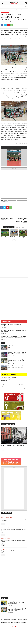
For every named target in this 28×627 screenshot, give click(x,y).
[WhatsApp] (11, 25)
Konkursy (4, 598)
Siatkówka (11, 9)
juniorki (5, 200)
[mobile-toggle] (2, 3)
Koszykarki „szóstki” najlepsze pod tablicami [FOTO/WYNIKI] (7, 218)
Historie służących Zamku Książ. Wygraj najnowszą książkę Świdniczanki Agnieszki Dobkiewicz (17, 609)
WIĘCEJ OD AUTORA (19, 227)
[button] (25, 2)
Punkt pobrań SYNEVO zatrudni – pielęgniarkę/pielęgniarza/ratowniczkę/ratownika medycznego (12, 379)
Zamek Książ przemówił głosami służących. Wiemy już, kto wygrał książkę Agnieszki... (16, 602)
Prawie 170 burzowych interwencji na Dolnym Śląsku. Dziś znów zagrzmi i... (17, 353)
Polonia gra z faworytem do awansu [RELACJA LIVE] (5, 237)
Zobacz (2, 524)
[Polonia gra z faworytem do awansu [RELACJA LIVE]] (5, 232)
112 (3, 343)
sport (2, 201)
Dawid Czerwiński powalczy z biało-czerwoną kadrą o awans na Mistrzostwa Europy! (21, 219)
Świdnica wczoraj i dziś (8, 424)
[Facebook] (2, 25)
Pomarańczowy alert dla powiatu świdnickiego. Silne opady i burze (16, 366)
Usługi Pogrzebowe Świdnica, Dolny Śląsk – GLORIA (12, 384)
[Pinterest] (8, 25)
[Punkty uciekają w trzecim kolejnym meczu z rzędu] (23, 232)
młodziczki (19, 200)
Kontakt (18, 615)
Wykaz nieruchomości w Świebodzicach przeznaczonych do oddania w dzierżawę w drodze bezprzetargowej (14, 337)
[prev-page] (13, 240)
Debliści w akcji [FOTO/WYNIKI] (12, 237)
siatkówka (24, 200)
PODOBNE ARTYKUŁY (8, 227)
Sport (7, 9)
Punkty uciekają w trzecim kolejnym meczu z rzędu (22, 237)
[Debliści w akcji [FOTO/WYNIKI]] (14, 232)
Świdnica (6, 201)
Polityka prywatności (12, 615)
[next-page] (14, 240)
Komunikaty (6, 321)
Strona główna (3, 9)
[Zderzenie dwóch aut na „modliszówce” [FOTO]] (4, 347)
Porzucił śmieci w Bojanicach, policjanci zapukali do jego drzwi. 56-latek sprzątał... (17, 360)
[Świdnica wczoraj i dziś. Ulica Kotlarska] (14, 435)
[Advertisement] (14, 184)
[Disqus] (14, 259)
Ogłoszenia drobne (9, 374)
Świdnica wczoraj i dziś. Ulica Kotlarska (13, 445)
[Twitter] (5, 25)
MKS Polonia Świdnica (12, 200)
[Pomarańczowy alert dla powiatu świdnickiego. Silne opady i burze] (4, 367)
